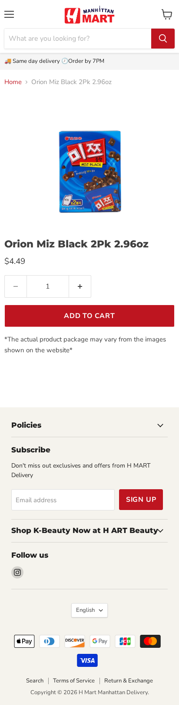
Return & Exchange (128, 681)
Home (13, 82)
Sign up (141, 499)
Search (34, 681)
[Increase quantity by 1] (80, 286)
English (85, 610)
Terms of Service (74, 681)
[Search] (163, 39)
